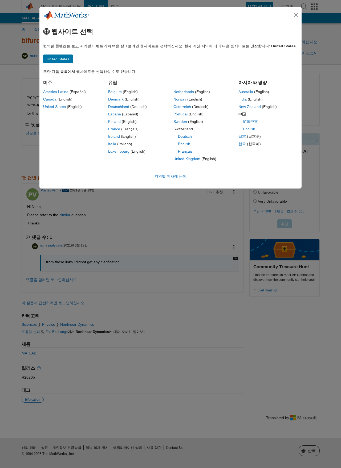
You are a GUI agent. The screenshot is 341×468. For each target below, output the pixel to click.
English (184, 144)
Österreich (182, 107)
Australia (245, 92)
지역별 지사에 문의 (170, 176)
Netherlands (183, 92)
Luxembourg (118, 151)
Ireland (114, 136)
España (114, 114)
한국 (242, 144)
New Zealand (249, 107)
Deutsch (185, 136)
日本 (242, 136)
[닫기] (296, 15)
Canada (49, 99)
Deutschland (118, 107)
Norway (179, 99)
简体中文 (250, 121)
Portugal (180, 114)
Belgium (115, 92)
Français (185, 151)
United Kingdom (186, 159)
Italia (112, 144)
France (114, 129)
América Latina (55, 92)
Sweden (180, 121)
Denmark (116, 99)
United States (54, 107)
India (242, 99)
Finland (114, 121)
